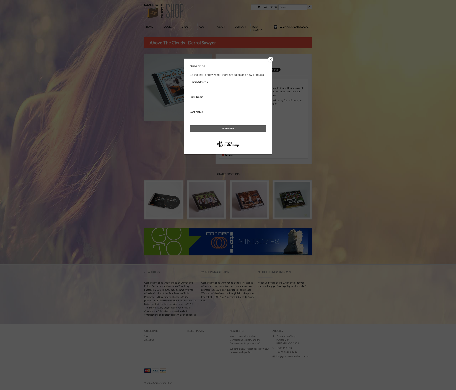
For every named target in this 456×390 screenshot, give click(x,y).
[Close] (270, 59)
